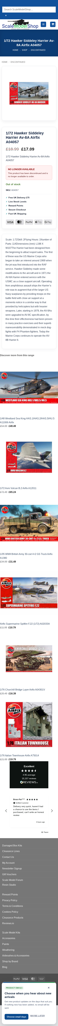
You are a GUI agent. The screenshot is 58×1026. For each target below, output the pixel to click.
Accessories (8, 938)
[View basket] (52, 24)
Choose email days (16, 1017)
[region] (29, 811)
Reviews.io (8, 923)
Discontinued (38, 50)
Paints (5, 944)
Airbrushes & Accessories (15, 955)
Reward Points (10, 894)
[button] (43, 24)
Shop (24, 50)
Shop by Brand (10, 961)
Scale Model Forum (12, 880)
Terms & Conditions (12, 906)
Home (15, 50)
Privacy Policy (9, 900)
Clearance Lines (11, 851)
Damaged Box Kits (12, 845)
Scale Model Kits (11, 932)
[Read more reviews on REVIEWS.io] (29, 783)
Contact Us (8, 857)
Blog (4, 967)
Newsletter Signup (12, 868)
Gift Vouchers (9, 874)
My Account (8, 863)
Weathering (8, 950)
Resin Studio (9, 885)
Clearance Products (12, 917)
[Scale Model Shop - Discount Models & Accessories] (20, 24)
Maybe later (37, 1016)
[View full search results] (5, 4)
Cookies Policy (10, 912)
